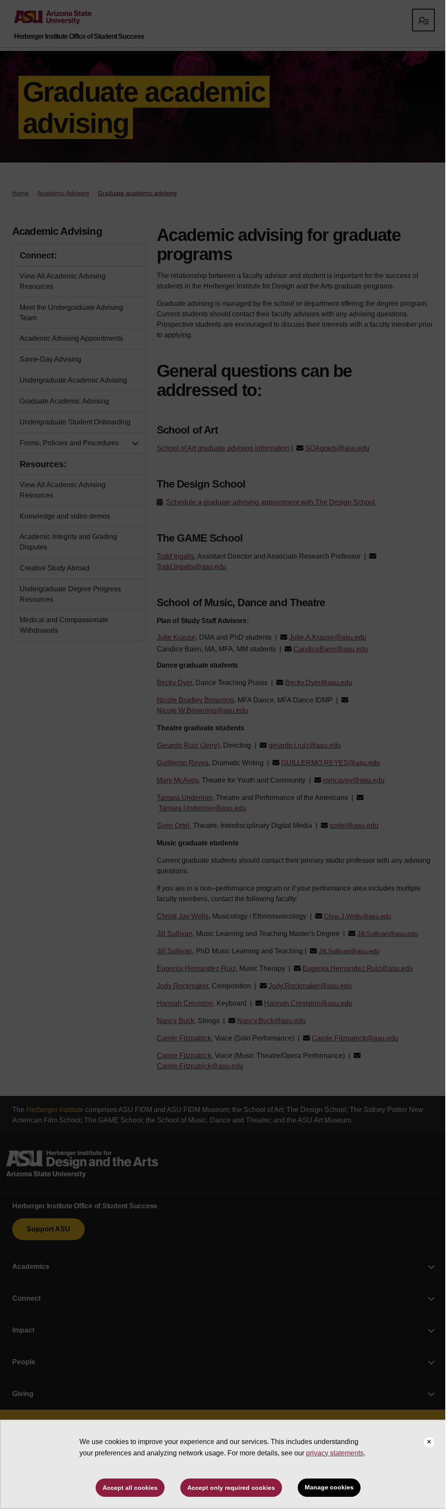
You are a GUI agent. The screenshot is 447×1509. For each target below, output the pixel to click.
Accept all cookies (130, 1487)
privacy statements (335, 1453)
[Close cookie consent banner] (429, 1442)
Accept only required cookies (231, 1487)
